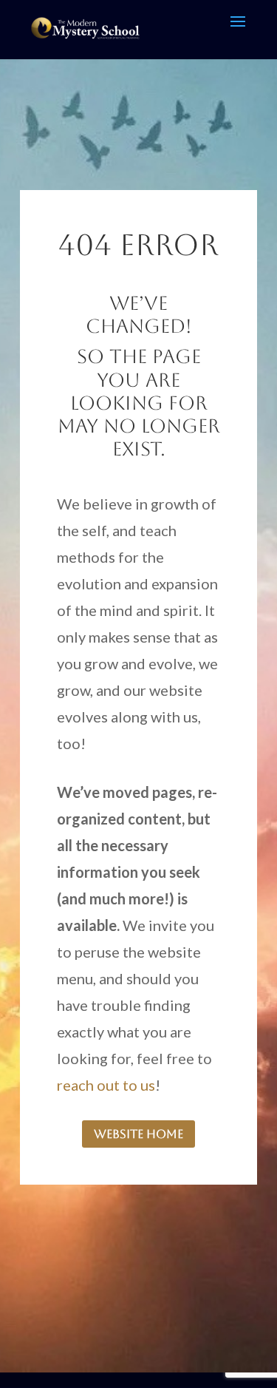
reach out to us (106, 1085)
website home (138, 1134)
